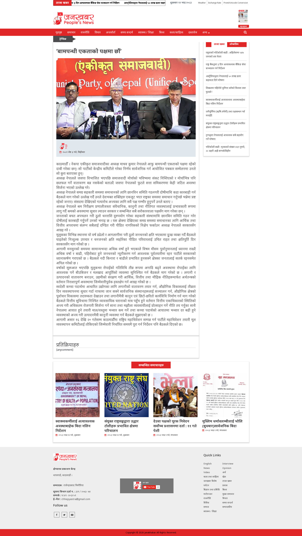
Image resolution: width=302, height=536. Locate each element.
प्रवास (224, 485)
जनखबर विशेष (210, 480)
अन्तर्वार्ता (110, 32)
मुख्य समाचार (228, 493)
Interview (227, 463)
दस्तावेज (192, 32)
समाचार (71, 32)
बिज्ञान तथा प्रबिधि (212, 489)
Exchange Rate (214, 2)
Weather (202, 2)
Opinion (226, 467)
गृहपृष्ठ (59, 32)
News (207, 467)
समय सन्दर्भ (127, 32)
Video (207, 472)
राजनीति (85, 32)
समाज (206, 506)
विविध (206, 502)
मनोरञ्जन (208, 493)
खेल (224, 476)
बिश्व (161, 32)
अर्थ (224, 472)
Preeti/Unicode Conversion (236, 2)
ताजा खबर (219, 44)
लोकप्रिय (234, 44)
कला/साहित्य (176, 32)
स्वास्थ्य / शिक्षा (146, 32)
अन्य (204, 32)
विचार (98, 32)
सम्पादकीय (227, 506)
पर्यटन (206, 485)
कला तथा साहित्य (211, 476)
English (208, 463)
